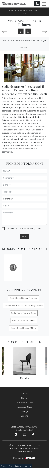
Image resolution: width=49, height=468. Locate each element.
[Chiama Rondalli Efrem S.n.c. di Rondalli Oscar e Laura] (37, 3)
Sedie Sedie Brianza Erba (23, 320)
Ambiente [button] (15, 40)
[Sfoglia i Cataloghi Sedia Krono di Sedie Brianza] (28, 31)
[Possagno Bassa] (44, 31)
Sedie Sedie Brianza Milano (23, 328)
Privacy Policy (35, 228)
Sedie (36, 10)
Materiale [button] (25, 40)
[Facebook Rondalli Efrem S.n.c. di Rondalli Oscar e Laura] (33, 434)
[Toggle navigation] (43, 4)
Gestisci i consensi (24, 466)
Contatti (24, 415)
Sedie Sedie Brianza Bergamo (24, 298)
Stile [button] (33, 40)
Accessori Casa (24, 407)
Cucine (24, 398)
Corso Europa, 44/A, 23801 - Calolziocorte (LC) (24, 428)
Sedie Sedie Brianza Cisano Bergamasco (23, 305)
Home (10, 10)
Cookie (11, 466)
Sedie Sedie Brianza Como (23, 313)
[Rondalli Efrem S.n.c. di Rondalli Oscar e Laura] (14, 3)
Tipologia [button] (41, 40)
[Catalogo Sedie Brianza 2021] (13, 267)
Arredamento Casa (23, 10)
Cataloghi (24, 411)
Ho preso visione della (24, 228)
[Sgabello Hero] (4, 31)
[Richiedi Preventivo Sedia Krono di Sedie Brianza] (21, 31)
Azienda (24, 393)
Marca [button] (6, 40)
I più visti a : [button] (24, 47)
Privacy (4, 466)
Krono (24, 13)
